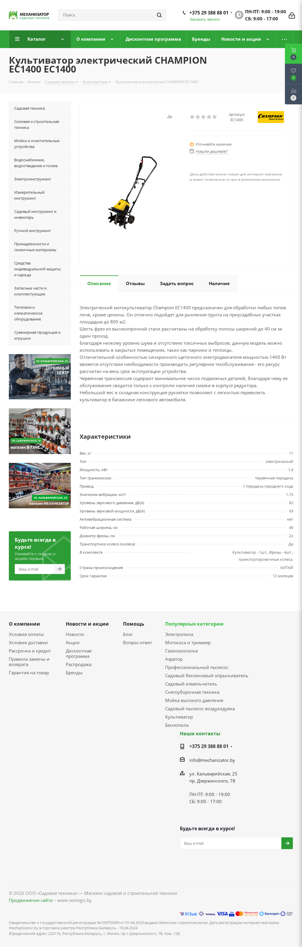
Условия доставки (28, 642)
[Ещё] (284, 39)
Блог (128, 634)
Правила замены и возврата (29, 661)
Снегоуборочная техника (192, 692)
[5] (215, 117)
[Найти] (159, 15)
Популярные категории (194, 624)
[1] (192, 117)
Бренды (74, 672)
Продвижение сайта (30, 900)
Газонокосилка (181, 651)
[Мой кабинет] (292, 15)
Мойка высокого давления (194, 700)
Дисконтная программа (78, 653)
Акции (73, 642)
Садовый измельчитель (191, 684)
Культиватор (179, 717)
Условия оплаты (26, 634)
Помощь (133, 624)
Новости (75, 634)
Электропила (179, 634)
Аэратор (174, 659)
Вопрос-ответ (137, 642)
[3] (203, 117)
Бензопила (176, 725)
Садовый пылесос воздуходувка (200, 708)
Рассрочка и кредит (30, 651)
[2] (198, 117)
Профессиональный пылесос (196, 667)
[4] (209, 117)
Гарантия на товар (29, 672)
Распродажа (78, 664)
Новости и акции (87, 624)
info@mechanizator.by (212, 760)
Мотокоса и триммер (188, 642)
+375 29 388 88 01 (209, 12)
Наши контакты (200, 733)
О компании (24, 624)
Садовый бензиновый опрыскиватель (206, 675)
